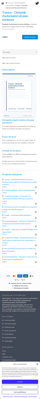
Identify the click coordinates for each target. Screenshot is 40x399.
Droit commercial (10, 330)
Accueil (10, 3)
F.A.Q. (4, 351)
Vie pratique (8, 341)
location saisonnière (16, 305)
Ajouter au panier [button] (35, 187)
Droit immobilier (20, 3)
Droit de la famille (10, 337)
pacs (30, 307)
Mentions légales (32, 396)
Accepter (20, 382)
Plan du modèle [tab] (10, 58)
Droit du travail (9, 327)
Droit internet (9, 334)
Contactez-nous (7, 357)
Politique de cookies (8, 396)
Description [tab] (6, 52)
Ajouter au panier (30, 37)
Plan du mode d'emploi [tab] (13, 63)
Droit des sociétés (10, 324)
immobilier (17, 300)
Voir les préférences (20, 392)
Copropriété (10, 5)
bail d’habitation (21, 302)
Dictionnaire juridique (9, 360)
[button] (37, 364)
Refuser (20, 387)
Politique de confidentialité (20, 396)
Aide (3, 354)
